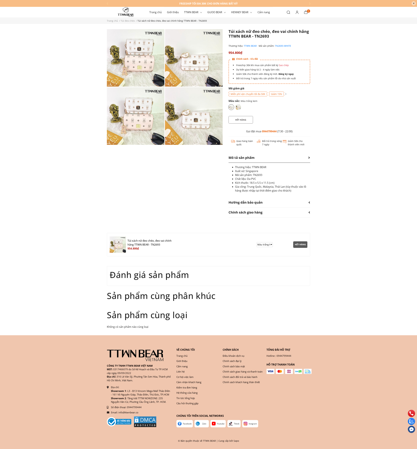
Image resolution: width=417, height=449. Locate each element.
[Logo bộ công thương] (119, 421)
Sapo (236, 440)
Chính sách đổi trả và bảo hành (240, 377)
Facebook (187, 423)
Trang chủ (181, 355)
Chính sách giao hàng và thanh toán (243, 371)
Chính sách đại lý (232, 361)
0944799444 (269, 131)
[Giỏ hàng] (306, 12)
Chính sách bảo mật (234, 366)
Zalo (204, 423)
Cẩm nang (182, 366)
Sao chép (284, 65)
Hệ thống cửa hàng (187, 392)
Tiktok (236, 423)
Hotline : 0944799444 (278, 355)
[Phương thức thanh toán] (289, 371)
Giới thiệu (181, 361)
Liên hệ (180, 371)
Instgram (253, 423)
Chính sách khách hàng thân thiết (241, 382)
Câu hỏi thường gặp (187, 403)
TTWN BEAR (250, 45)
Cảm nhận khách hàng (188, 382)
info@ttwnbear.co (128, 412)
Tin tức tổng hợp (185, 398)
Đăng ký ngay (286, 74)
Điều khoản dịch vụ (233, 355)
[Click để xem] (136, 58)
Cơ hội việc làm (185, 377)
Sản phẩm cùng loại (147, 315)
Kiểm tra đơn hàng (186, 387)
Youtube (220, 423)
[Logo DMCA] (145, 422)
